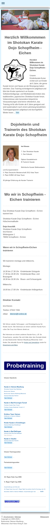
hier (17, 113)
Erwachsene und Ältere (10, 345)
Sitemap (18, 517)
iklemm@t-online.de (18, 314)
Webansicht (44, 517)
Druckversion (8, 517)
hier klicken (8, 435)
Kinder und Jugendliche (31, 342)
